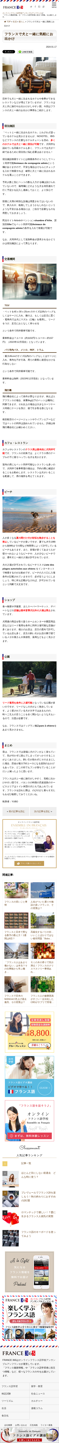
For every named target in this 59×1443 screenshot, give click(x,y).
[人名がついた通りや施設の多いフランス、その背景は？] (43, 890)
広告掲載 (34, 1425)
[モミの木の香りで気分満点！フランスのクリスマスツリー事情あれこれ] (43, 951)
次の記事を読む (42, 811)
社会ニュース (38, 1393)
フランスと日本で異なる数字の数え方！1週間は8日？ (15, 935)
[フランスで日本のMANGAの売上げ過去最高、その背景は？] (16, 984)
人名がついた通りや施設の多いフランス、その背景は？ (42, 904)
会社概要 (8, 1425)
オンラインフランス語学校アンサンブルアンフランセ (22, 13)
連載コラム (37, 1408)
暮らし (22, 22)
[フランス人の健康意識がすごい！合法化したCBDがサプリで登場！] (43, 984)
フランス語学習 (10, 1386)
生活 (15, 22)
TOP (9, 22)
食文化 (5, 1415)
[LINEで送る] (25, 52)
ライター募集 (46, 1425)
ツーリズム (7, 1401)
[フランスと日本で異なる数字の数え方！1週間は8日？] (16, 921)
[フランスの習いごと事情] (16, 890)
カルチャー (37, 1401)
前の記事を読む (17, 811)
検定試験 (6, 1393)
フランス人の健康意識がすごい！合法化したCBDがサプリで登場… (42, 998)
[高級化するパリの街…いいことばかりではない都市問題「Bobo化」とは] (43, 921)
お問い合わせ (21, 1425)
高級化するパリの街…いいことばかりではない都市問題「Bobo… (42, 935)
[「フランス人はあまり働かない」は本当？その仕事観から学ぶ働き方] (16, 951)
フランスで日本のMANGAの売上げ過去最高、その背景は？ (15, 998)
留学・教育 (37, 1386)
